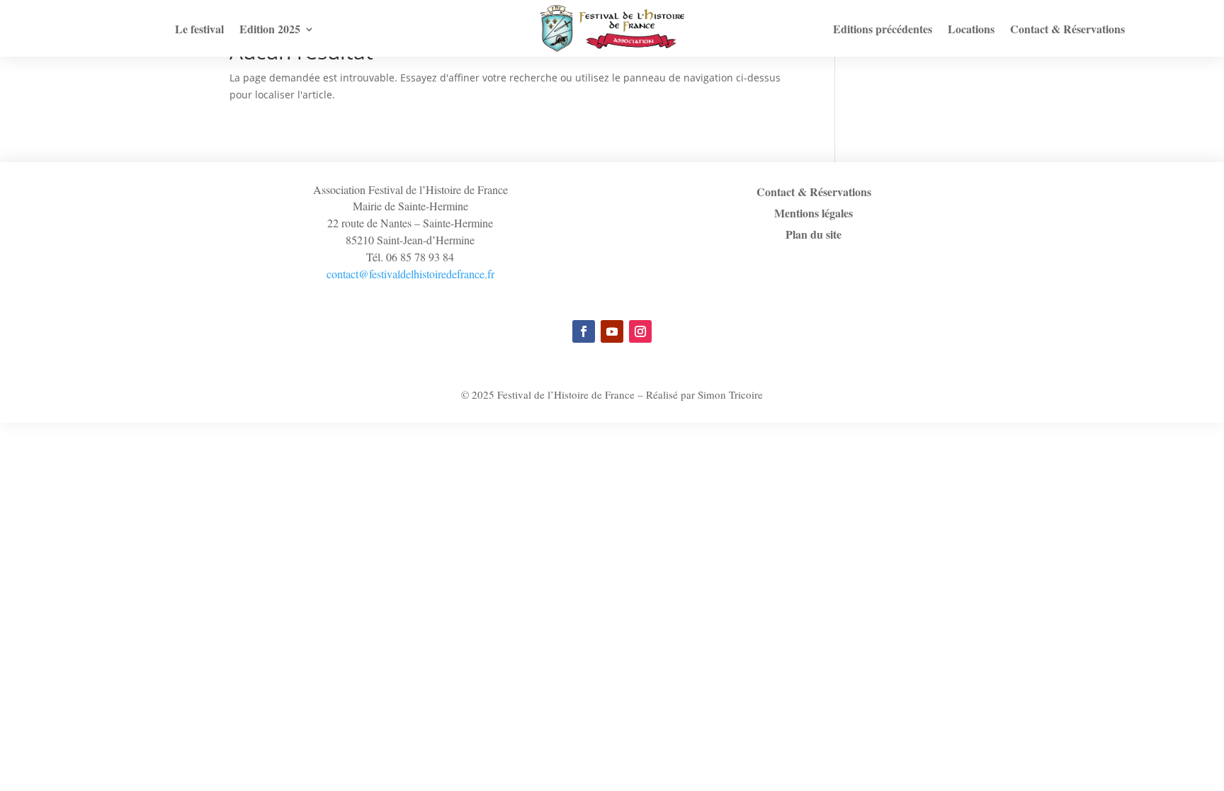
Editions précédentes (882, 30)
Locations (971, 30)
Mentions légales (813, 214)
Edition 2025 (269, 30)
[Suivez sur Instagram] (640, 331)
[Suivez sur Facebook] (583, 331)
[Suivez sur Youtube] (612, 331)
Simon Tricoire (730, 394)
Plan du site (814, 235)
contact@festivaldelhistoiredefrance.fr (410, 273)
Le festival (199, 30)
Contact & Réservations (1067, 30)
